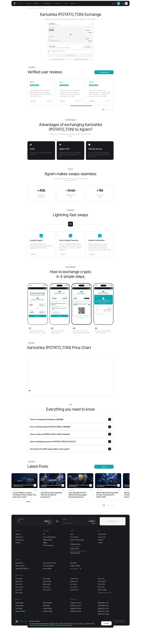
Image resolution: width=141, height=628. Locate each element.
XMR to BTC (19, 581)
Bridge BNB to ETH (103, 603)
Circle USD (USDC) (48, 566)
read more (32, 101)
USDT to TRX (74, 579)
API (44, 534)
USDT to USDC (102, 590)
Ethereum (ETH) (20, 566)
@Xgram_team (74, 548)
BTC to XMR (19, 593)
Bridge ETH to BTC (75, 605)
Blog (66, 3)
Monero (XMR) (47, 568)
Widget (45, 542)
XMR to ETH (74, 581)
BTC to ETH (19, 584)
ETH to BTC (19, 590)
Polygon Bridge (47, 608)
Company (72, 3)
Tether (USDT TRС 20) (49, 563)
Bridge (36, 3)
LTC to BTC (73, 584)
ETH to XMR (46, 579)
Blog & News (19, 537)
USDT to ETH (74, 590)
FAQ (71, 534)
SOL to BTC (46, 587)
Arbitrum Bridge (47, 603)
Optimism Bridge (47, 611)
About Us (18, 534)
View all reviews (104, 72)
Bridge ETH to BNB (103, 614)
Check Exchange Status (77, 540)
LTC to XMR (19, 579)
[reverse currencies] (70, 34)
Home (29, 8)
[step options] (92, 23)
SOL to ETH (73, 587)
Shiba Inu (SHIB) (75, 566)
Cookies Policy (67, 625)
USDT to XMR (47, 581)
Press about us (20, 540)
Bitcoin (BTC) (19, 563)
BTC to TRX (101, 584)
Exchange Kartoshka (48, 8)
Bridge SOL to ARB (103, 611)
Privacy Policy (102, 534)
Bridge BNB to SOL (103, 605)
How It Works (74, 537)
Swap (28, 3)
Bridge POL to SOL (103, 608)
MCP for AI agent (48, 545)
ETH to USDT (102, 581)
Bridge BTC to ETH (75, 603)
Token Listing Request (49, 537)
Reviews (18, 542)
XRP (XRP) (73, 563)
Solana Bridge (19, 605)
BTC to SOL (101, 587)
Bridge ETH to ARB (75, 608)
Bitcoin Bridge (19, 603)
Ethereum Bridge (20, 611)
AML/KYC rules (54, 625)
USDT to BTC (47, 590)
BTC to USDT (19, 587)
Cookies (100, 542)
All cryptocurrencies (36, 8)
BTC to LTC (101, 579)
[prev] (108, 109)
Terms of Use (102, 537)
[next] (112, 109)
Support (57, 3)
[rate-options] (92, 51)
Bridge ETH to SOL (75, 611)
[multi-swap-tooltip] (56, 46)
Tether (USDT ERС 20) (22, 568)
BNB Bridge (46, 605)
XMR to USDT (47, 584)
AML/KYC (101, 540)
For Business (46, 3)
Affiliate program (47, 540)
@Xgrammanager (75, 553)
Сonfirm (106, 623)
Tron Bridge (19, 608)
